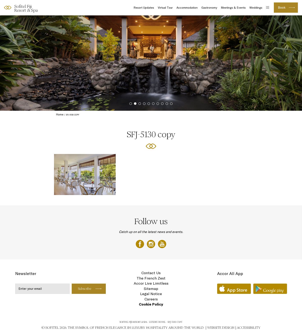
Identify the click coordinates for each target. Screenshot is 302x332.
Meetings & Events (233, 7)
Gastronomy (209, 7)
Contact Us (151, 272)
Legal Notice (151, 293)
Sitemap (151, 288)
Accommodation (187, 7)
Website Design (220, 327)
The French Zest (151, 278)
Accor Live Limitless (151, 283)
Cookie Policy (151, 304)
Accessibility (249, 327)
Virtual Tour (165, 7)
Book (282, 7)
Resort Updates (144, 7)
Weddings (255, 7)
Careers (151, 299)
